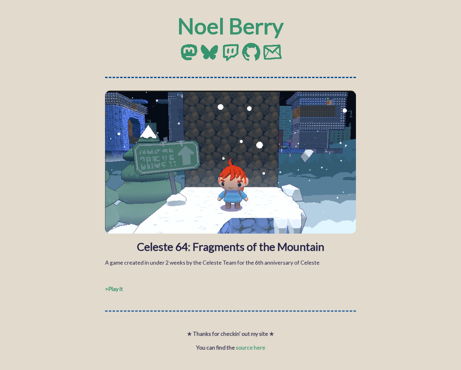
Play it (115, 289)
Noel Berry (230, 26)
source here (250, 347)
